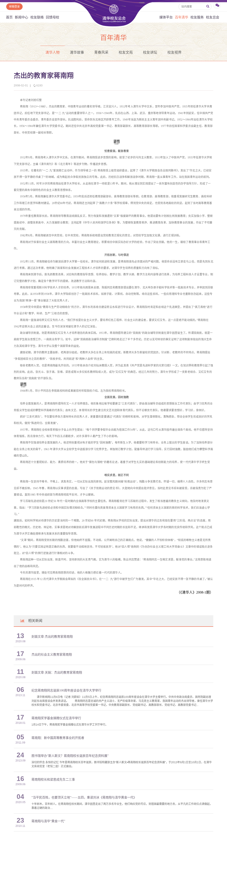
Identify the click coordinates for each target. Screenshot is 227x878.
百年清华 (181, 17)
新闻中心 (21, 17)
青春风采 (101, 52)
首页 (9, 17)
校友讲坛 (150, 52)
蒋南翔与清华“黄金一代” (48, 821)
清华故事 (77, 52)
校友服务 (197, 17)
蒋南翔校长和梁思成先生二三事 (53, 779)
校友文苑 (126, 52)
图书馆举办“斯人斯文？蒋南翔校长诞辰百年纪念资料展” (70, 755)
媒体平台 (166, 17)
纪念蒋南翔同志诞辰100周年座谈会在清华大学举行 (66, 690)
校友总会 (212, 17)
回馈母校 (52, 17)
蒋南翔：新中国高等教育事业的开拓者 (57, 738)
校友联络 (37, 17)
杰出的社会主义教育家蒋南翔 (51, 654)
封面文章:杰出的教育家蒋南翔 (52, 636)
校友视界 (174, 52)
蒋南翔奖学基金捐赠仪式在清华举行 (56, 718)
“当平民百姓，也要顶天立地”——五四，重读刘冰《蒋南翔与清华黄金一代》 (84, 797)
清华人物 (52, 52)
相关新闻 (35, 621)
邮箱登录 (14, 6)
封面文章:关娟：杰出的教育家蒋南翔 (56, 672)
